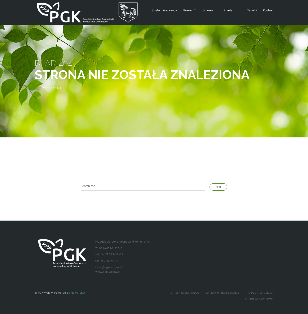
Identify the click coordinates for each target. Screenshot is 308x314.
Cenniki (252, 10)
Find (218, 187)
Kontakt (268, 10)
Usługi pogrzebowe (258, 299)
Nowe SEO (78, 292)
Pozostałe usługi (260, 292)
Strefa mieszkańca (164, 10)
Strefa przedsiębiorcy (222, 292)
